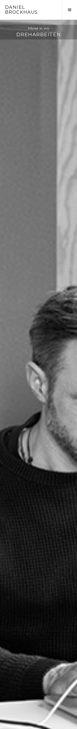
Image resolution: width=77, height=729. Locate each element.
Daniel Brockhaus (21, 9)
